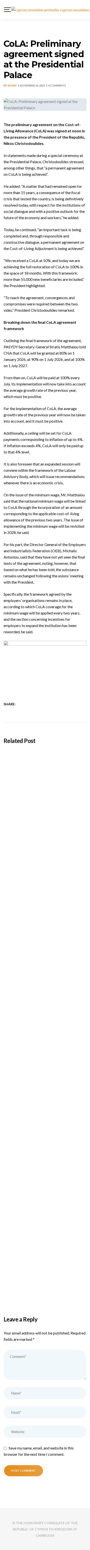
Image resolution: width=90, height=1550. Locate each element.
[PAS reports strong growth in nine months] (45, 1233)
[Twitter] (28, 704)
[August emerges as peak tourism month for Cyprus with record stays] (45, 958)
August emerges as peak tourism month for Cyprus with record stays (45, 1004)
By (10, 85)
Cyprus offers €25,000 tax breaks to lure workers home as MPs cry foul (41, 1096)
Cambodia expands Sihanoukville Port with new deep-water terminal (43, 913)
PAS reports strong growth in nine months (38, 1279)
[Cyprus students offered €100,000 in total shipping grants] (45, 775)
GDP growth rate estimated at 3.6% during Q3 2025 (41, 1188)
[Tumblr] (41, 704)
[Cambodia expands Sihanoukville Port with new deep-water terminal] (45, 866)
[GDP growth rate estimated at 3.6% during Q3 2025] (45, 1141)
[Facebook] (22, 704)
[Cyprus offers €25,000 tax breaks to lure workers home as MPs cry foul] (45, 1050)
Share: (10, 704)
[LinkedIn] (35, 704)
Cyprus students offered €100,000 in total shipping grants (42, 821)
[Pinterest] (47, 704)
